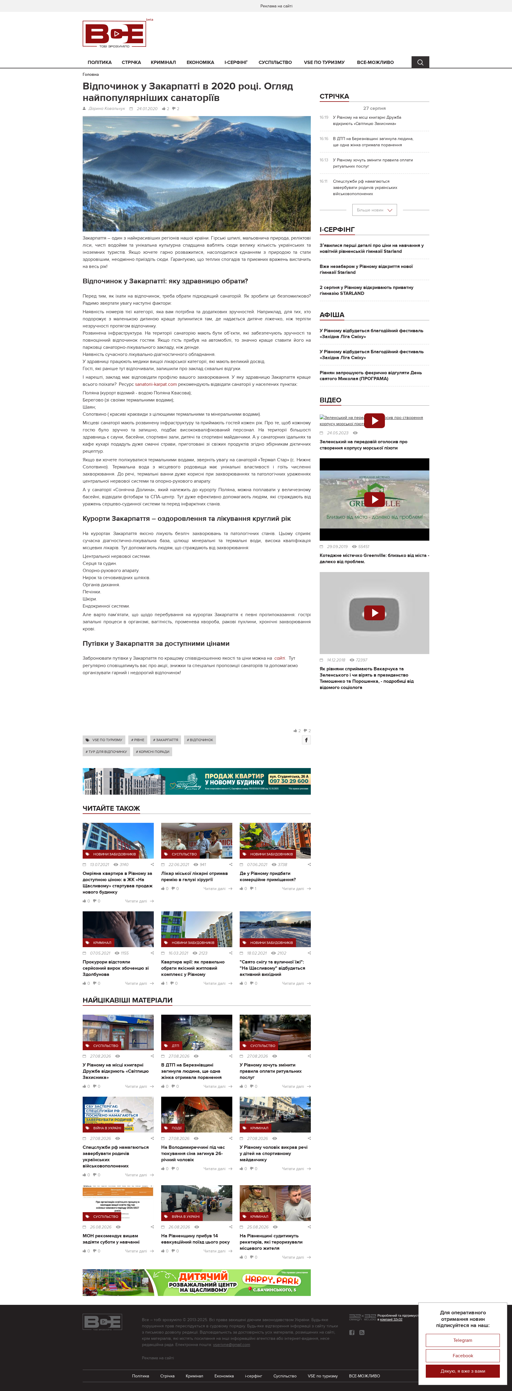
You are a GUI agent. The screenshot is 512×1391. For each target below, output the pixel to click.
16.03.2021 (178, 953)
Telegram (462, 1340)
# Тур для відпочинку (106, 752)
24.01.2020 (147, 109)
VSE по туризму (324, 62)
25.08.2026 (257, 1227)
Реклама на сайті (276, 6)
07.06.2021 (257, 864)
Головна (91, 74)
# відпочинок (200, 740)
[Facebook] (306, 739)
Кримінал (163, 62)
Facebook (463, 1356)
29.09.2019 (337, 546)
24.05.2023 (337, 433)
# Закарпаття (165, 740)
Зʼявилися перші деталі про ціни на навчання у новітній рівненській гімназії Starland (372, 248)
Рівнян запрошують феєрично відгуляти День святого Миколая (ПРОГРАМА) (371, 376)
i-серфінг (236, 62)
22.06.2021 (179, 864)
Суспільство (275, 62)
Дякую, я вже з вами (463, 1371)
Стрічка (131, 62)
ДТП (175, 1046)
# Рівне (137, 740)
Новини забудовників (114, 854)
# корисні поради (152, 752)
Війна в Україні (107, 1128)
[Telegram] (361, 1332)
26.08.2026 (100, 1227)
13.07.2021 (99, 864)
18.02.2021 (257, 953)
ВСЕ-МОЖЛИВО (375, 62)
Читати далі (136, 901)
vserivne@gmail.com (231, 1344)
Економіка (200, 62)
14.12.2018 (336, 660)
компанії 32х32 (391, 1319)
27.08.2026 (100, 1056)
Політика (100, 62)
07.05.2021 (100, 953)
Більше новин (371, 210)
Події (177, 1128)
